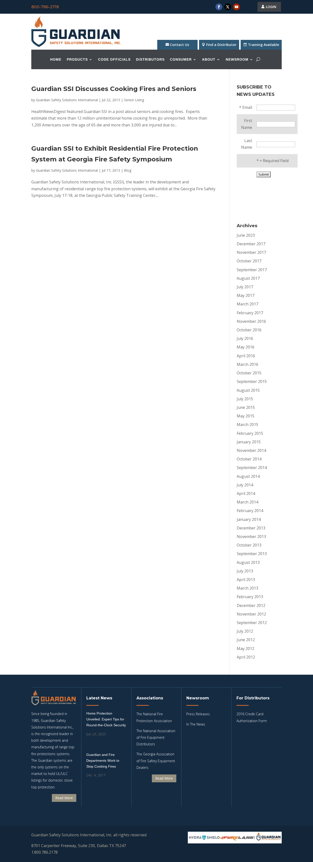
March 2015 (247, 424)
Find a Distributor (221, 44)
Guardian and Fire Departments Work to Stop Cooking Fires (102, 760)
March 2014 (247, 502)
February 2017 (250, 312)
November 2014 (251, 450)
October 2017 (249, 261)
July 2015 (245, 399)
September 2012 (252, 622)
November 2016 (251, 321)
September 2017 (252, 269)
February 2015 (250, 433)
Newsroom (237, 59)
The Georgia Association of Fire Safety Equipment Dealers (155, 761)
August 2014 (248, 476)
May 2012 (245, 648)
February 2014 (250, 510)
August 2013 (248, 562)
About (208, 59)
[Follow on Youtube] (236, 6)
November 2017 (251, 252)
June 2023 (246, 235)
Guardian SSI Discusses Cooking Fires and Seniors (113, 89)
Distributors (150, 59)
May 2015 (245, 416)
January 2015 (249, 442)
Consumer (181, 59)
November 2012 (251, 614)
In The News (195, 724)
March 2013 (247, 588)
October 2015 (249, 373)
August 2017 (248, 278)
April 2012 (246, 657)
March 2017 (247, 304)
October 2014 (249, 459)
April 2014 (246, 493)
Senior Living (134, 100)
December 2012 (251, 605)
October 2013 (249, 545)
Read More (64, 797)
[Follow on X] (227, 6)
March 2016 (247, 364)
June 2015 (246, 407)
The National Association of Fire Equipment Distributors (155, 737)
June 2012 (246, 639)
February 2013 (250, 596)
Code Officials (114, 59)
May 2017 (245, 295)
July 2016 (245, 338)
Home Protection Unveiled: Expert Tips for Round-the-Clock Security (106, 719)
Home (55, 59)
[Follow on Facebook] (218, 6)
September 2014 (252, 467)
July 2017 (245, 287)
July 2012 (245, 631)
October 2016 (249, 330)
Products (77, 59)
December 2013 (251, 528)
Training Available (263, 44)
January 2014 (249, 519)
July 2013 (245, 571)
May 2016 (245, 347)
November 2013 (251, 536)
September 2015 (252, 381)
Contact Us (179, 44)
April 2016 (246, 355)
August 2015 (248, 390)
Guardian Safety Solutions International (67, 100)
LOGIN (271, 6)
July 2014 (245, 485)
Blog (127, 170)
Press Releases (198, 714)
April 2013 (246, 579)
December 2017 (251, 243)
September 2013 (252, 553)
